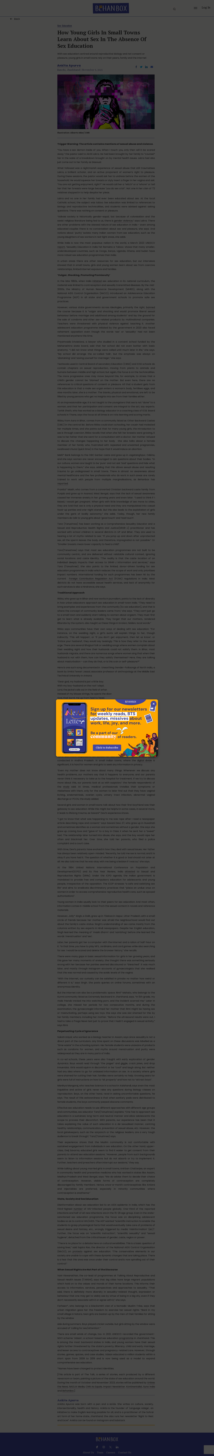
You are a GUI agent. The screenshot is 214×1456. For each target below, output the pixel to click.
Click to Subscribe (107, 747)
